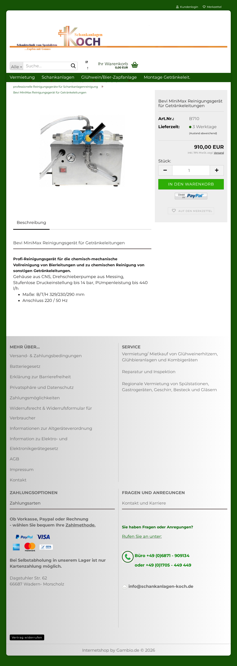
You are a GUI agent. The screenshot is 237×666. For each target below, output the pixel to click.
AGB (14, 459)
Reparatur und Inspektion (148, 371)
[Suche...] (73, 66)
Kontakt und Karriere (144, 503)
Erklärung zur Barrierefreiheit (40, 376)
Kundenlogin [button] (188, 7)
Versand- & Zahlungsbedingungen (46, 355)
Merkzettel (213, 7)
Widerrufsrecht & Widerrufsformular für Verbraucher (51, 413)
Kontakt (18, 480)
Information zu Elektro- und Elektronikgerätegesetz (38, 443)
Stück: (164, 161)
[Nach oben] (224, 659)
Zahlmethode (79, 525)
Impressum (22, 469)
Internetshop (95, 650)
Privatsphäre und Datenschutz (42, 387)
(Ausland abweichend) (203, 133)
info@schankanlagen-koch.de (160, 586)
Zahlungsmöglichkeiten (35, 397)
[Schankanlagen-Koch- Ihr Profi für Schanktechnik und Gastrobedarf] (118, 38)
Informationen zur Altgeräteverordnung (51, 428)
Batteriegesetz (25, 366)
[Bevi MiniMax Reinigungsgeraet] (82, 150)
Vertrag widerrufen (27, 637)
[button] (165, 170)
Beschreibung (31, 222)
